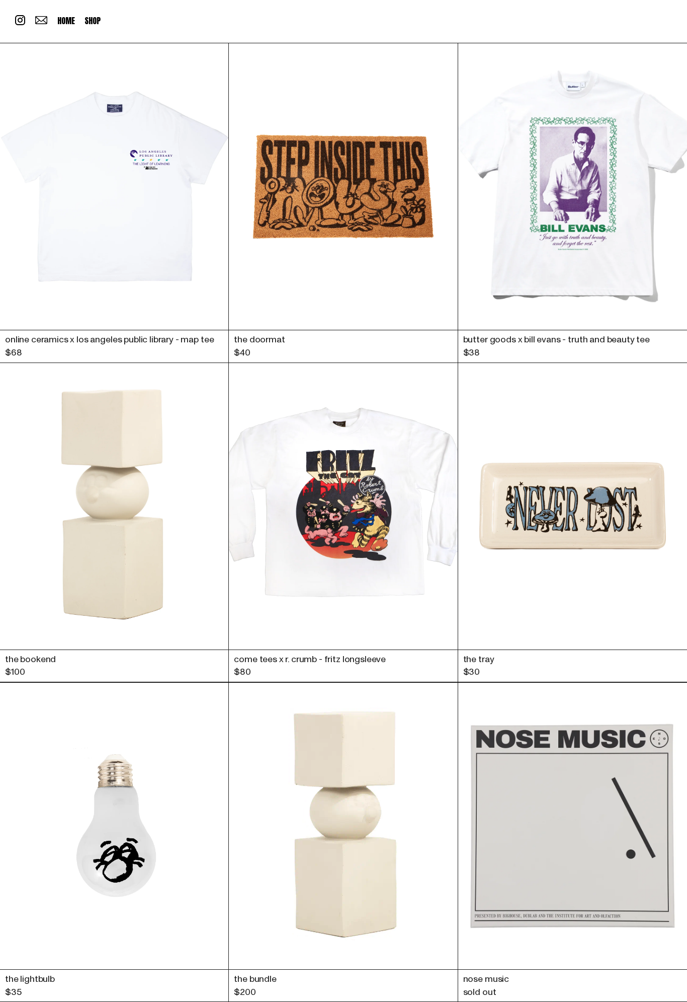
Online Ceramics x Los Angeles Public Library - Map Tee (109, 339)
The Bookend (30, 659)
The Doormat (259, 339)
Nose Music (486, 979)
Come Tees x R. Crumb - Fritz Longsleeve (310, 659)
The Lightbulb (30, 979)
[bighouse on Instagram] (20, 22)
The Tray (478, 659)
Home (65, 21)
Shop (92, 21)
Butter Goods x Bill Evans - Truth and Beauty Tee (556, 339)
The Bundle (255, 979)
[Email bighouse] (41, 21)
